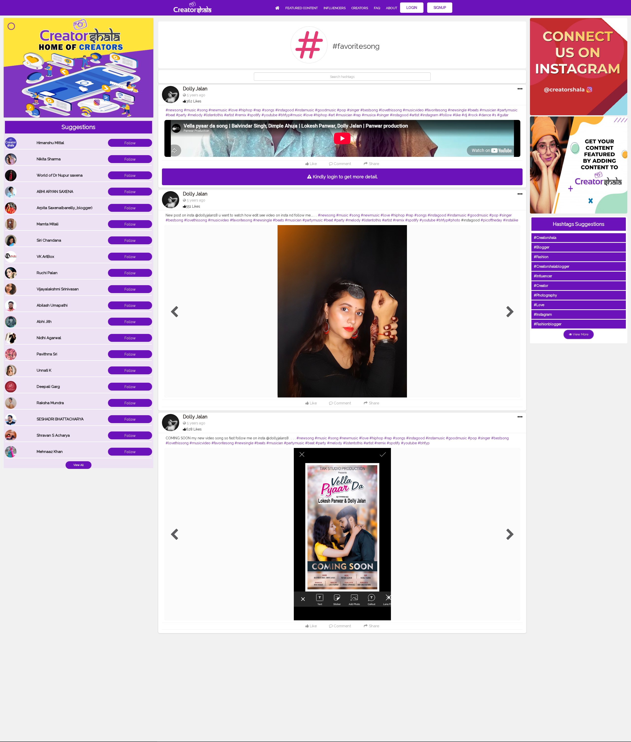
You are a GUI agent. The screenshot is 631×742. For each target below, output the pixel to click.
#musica (369, 115)
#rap (257, 110)
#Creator (541, 286)
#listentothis (213, 115)
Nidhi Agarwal (49, 338)
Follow (130, 143)
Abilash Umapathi (52, 305)
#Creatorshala (545, 238)
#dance (485, 115)
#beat (170, 115)
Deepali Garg (48, 386)
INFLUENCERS (335, 8)
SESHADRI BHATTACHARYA (60, 419)
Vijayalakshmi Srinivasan (58, 289)
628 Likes (194, 429)
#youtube (269, 115)
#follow (445, 115)
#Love (539, 305)
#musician (488, 110)
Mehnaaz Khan (50, 451)
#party (181, 115)
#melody (195, 115)
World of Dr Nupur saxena (60, 175)
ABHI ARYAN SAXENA (55, 191)
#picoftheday (491, 220)
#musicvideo (413, 110)
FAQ (377, 8)
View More (580, 334)
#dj (464, 115)
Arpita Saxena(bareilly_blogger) (64, 208)
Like (313, 164)
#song (202, 110)
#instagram (429, 115)
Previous (174, 312)
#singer (353, 110)
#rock (473, 115)
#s (494, 115)
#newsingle (457, 110)
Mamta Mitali (47, 224)
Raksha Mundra (50, 403)
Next (510, 312)
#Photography (545, 295)
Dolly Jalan (195, 89)
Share (373, 164)
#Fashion (541, 257)
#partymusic (507, 110)
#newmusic (218, 110)
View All (78, 465)
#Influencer (543, 276)
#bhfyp (284, 115)
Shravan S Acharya (53, 435)
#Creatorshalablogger (551, 266)
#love (233, 110)
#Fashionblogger (547, 324)
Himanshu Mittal (50, 143)
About (391, 8)
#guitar (502, 115)
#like (457, 115)
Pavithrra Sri (47, 354)
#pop (341, 110)
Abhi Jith (44, 321)
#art (331, 115)
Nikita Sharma (49, 159)
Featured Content (301, 8)
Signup (440, 8)
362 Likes (193, 101)
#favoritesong (436, 110)
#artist (229, 115)
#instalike (510, 220)
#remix (240, 115)
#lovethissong (390, 110)
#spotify (254, 115)
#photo (454, 220)
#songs (268, 110)
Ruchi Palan (47, 273)
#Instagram (543, 314)
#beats (473, 110)
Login (411, 8)
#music (190, 110)
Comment (342, 164)
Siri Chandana (49, 240)
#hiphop (245, 110)
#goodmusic (325, 110)
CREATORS (359, 8)
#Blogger (541, 247)
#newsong (174, 110)
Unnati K (44, 370)
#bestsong (369, 110)
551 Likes (193, 206)
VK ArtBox (45, 256)
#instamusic (304, 110)
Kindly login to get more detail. (345, 176)
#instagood (284, 110)
